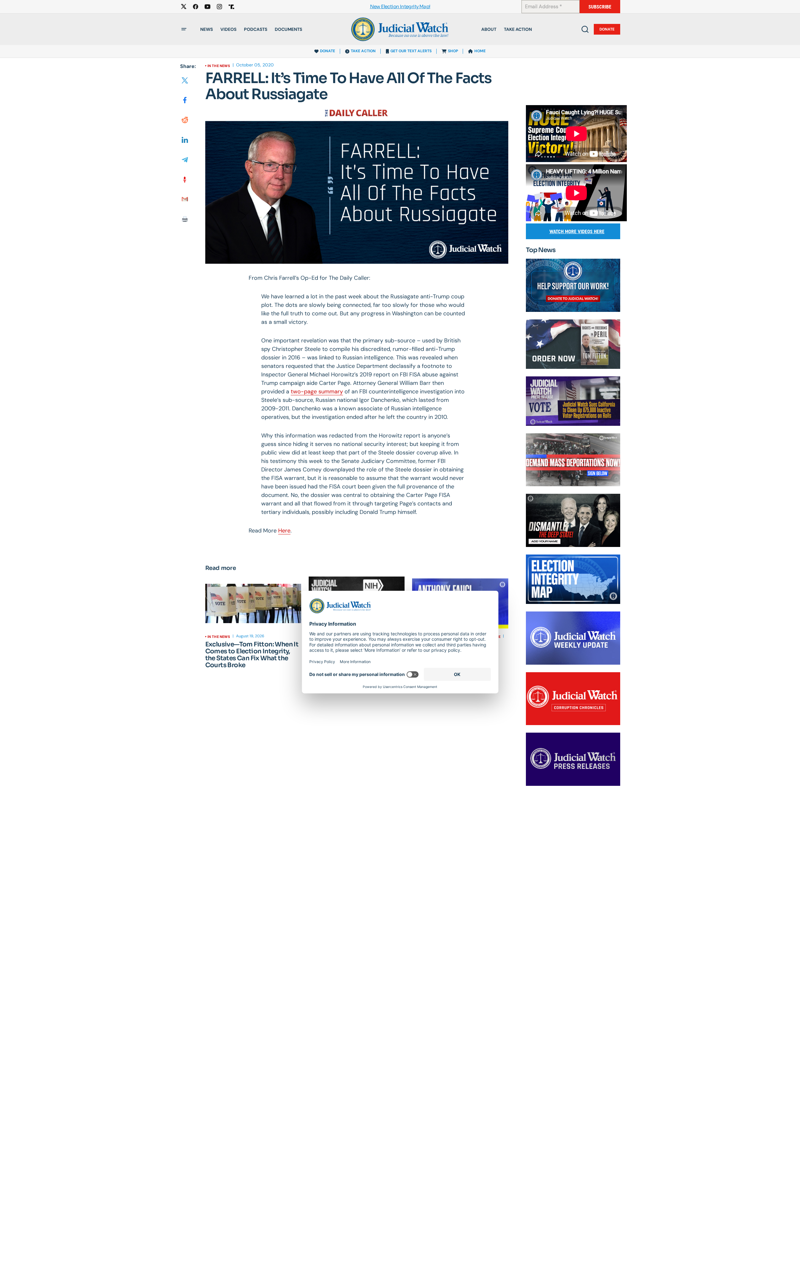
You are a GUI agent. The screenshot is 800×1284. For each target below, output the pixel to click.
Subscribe (599, 7)
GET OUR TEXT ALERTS (411, 51)
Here (284, 530)
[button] (184, 29)
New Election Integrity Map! (400, 6)
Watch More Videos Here (576, 231)
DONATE (327, 51)
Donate (607, 29)
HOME (480, 51)
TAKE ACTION (363, 51)
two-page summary (317, 391)
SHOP (453, 51)
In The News (218, 66)
